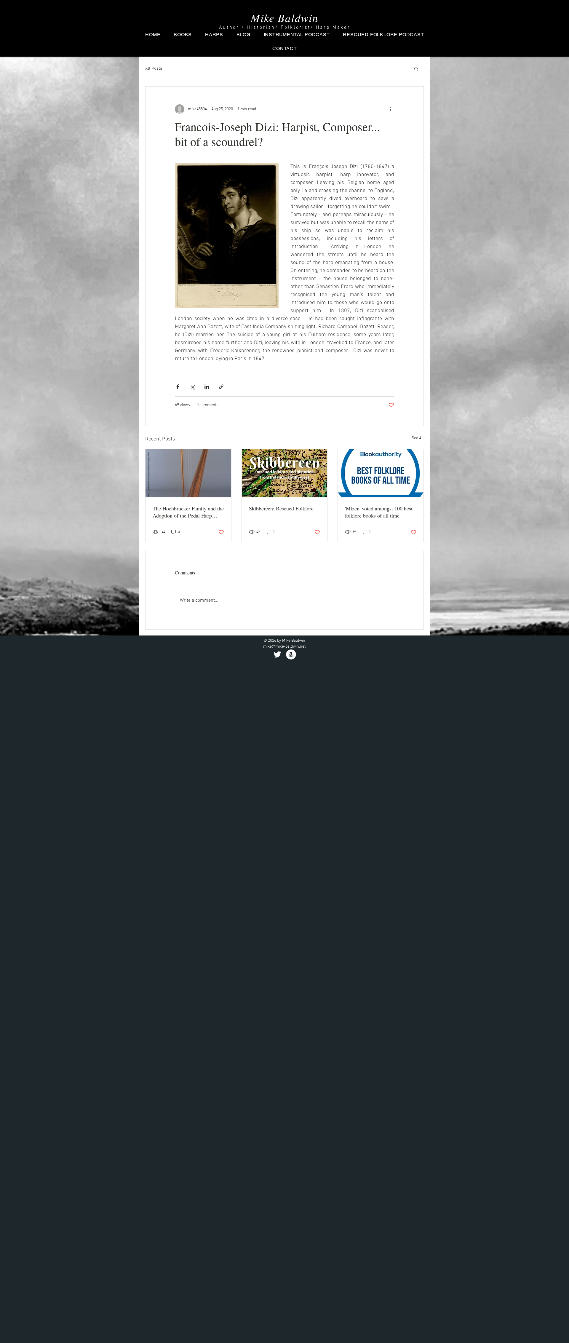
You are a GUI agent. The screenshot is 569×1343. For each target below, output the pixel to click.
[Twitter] (277, 654)
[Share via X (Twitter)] (192, 386)
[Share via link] (221, 386)
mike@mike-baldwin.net (284, 646)
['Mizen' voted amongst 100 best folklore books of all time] (380, 473)
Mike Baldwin (285, 17)
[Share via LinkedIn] (207, 386)
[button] (416, 68)
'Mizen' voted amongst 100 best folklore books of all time (379, 512)
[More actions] (390, 109)
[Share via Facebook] (177, 386)
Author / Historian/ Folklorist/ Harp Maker (285, 28)
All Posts (153, 68)
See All (418, 438)
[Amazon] (291, 654)
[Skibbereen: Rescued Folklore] (284, 473)
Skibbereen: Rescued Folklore (281, 508)
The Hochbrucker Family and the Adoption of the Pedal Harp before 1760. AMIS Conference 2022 (188, 512)
